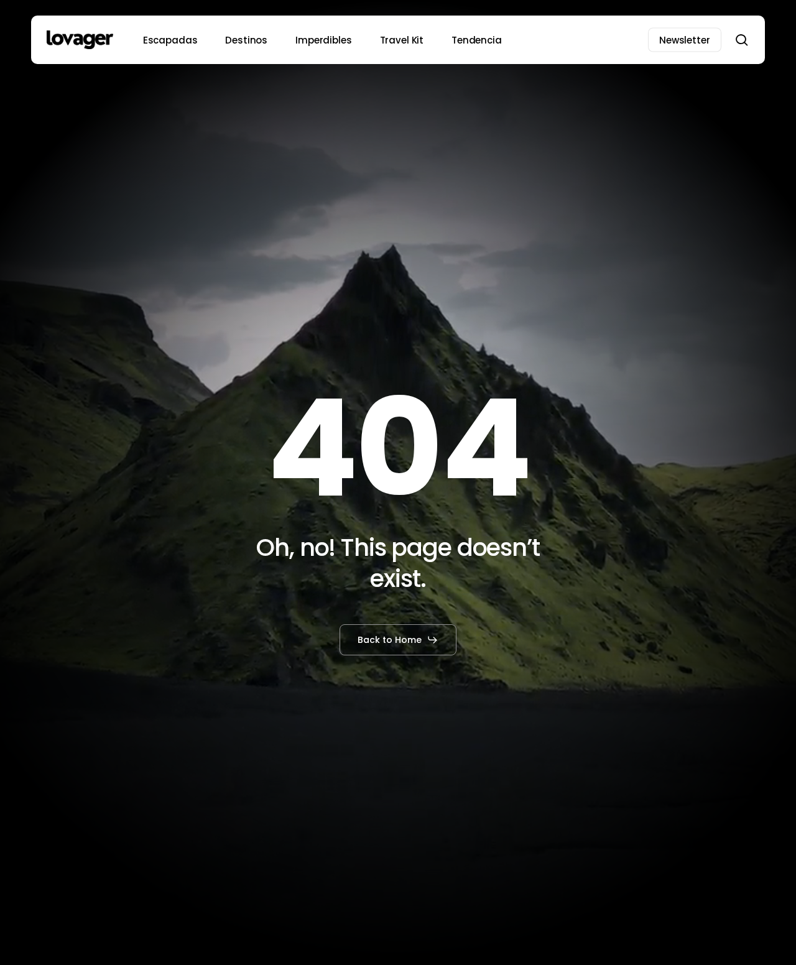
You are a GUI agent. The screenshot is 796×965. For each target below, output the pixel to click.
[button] (398, 640)
